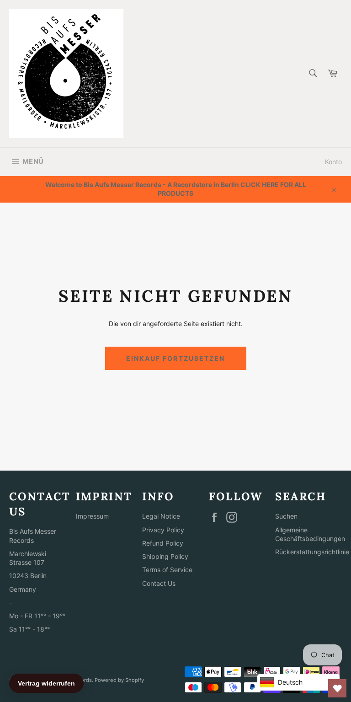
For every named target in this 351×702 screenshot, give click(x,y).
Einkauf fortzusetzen (175, 358)
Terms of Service (167, 569)
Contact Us (159, 583)
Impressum (92, 516)
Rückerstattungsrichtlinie (312, 552)
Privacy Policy (163, 530)
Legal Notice (161, 516)
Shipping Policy (165, 556)
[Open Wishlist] (337, 688)
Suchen (286, 516)
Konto (333, 162)
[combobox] (312, 74)
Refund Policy (162, 543)
